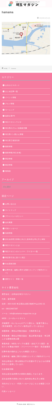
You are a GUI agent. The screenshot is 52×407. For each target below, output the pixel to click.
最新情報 (8, 146)
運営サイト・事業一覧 (14, 279)
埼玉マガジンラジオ (13, 122)
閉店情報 (8, 159)
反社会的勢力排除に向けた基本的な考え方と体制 (25, 239)
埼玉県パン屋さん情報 (14, 134)
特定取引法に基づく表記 (15, 257)
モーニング (9, 110)
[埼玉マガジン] (26, 5)
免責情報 (8, 233)
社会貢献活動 (10, 264)
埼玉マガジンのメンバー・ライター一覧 (21, 251)
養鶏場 (8, 171)
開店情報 (8, 165)
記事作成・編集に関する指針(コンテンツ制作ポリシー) (26, 271)
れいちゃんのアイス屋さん (23, 323)
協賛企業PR (10, 116)
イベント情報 (10, 97)
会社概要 (8, 222)
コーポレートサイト (17, 318)
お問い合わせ (10, 204)
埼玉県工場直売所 (12, 140)
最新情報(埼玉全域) (13, 153)
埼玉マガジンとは (12, 245)
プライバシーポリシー (14, 216)
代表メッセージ (11, 228)
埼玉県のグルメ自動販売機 (16, 128)
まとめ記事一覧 (11, 91)
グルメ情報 (9, 104)
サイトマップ (10, 210)
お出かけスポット (12, 85)
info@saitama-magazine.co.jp (23, 313)
